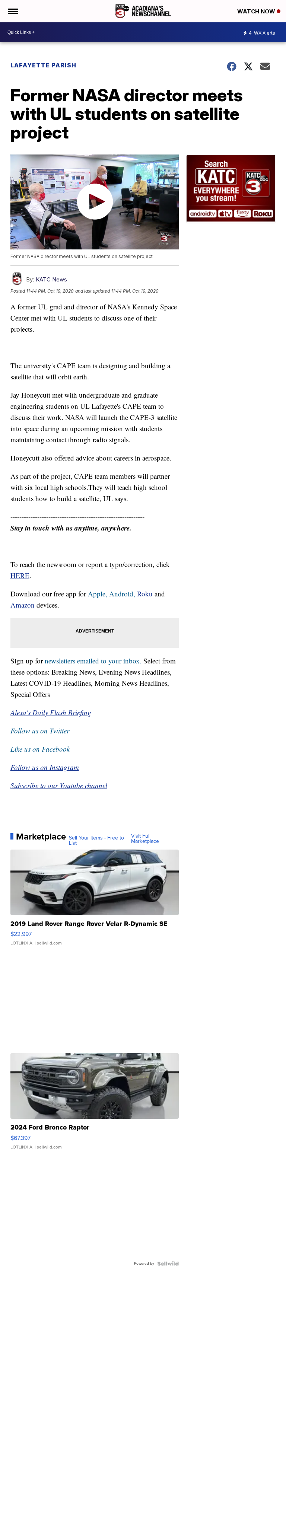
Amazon (22, 604)
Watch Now (257, 11)
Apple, (98, 593)
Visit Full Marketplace (145, 839)
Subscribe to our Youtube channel (58, 785)
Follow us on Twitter (39, 730)
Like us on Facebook (40, 749)
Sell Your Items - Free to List (96, 840)
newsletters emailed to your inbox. (93, 660)
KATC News (51, 279)
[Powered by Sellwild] (168, 1263)
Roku (145, 593)
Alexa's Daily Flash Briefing (50, 712)
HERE (19, 575)
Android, (122, 593)
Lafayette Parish (43, 65)
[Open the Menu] (12, 11)
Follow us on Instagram (44, 767)
